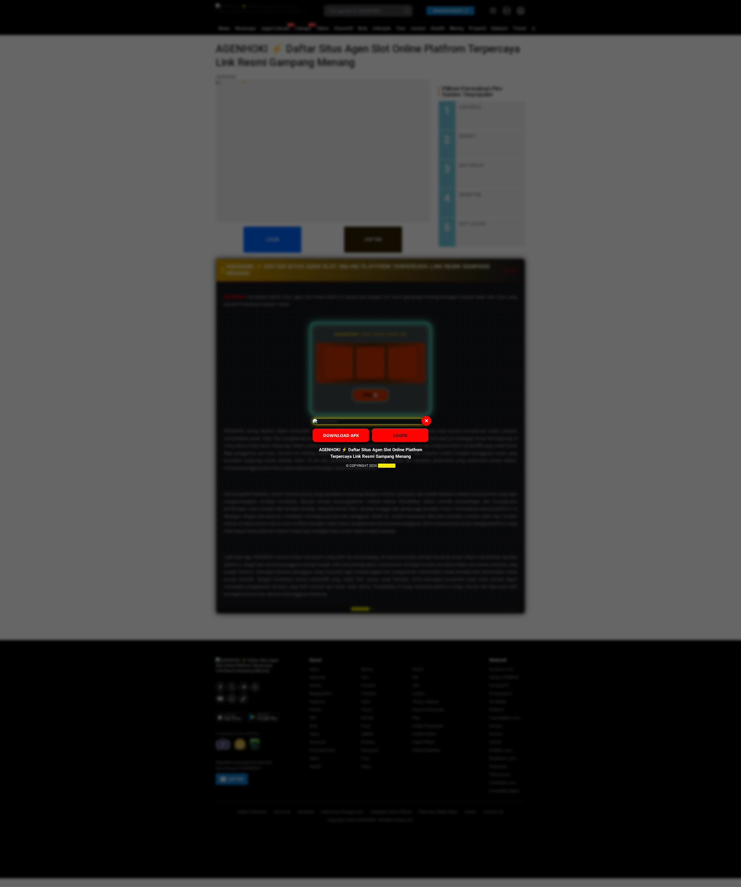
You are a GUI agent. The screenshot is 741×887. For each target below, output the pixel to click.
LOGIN (400, 435)
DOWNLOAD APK (341, 435)
